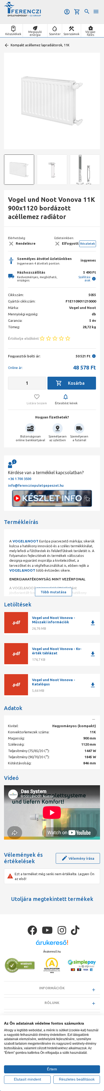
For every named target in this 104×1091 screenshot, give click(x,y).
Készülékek (13, 34)
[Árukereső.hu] (52, 944)
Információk (52, 988)
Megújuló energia (35, 33)
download (93, 623)
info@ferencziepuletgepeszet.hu (36, 485)
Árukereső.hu (52, 951)
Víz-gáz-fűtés (90, 33)
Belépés (67, 12)
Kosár (77, 12)
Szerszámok (71, 34)
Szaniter (55, 34)
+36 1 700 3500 (19, 479)
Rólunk (52, 1003)
